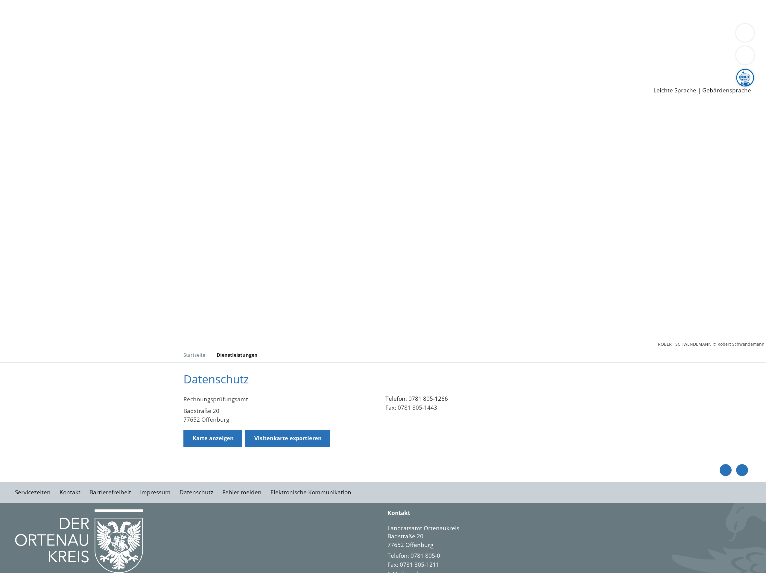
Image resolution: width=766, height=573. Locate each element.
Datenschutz (196, 492)
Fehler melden (242, 492)
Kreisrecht (110, 50)
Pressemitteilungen (42, 81)
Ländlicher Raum (240, 35)
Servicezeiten (33, 492)
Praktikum (172, 66)
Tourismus (313, 35)
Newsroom (14, 73)
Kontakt (70, 492)
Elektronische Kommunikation (310, 492)
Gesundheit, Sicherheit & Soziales (110, 35)
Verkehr (120, 11)
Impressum (155, 492)
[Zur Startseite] (63, 154)
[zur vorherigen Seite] (726, 470)
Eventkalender (81, 66)
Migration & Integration (185, 11)
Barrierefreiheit (110, 492)
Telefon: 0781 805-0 (413, 556)
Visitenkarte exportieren (288, 438)
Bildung (166, 35)
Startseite (194, 355)
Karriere (11, 58)
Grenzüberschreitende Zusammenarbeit (549, 35)
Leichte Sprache (674, 90)
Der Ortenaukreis (39, 35)
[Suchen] (745, 55)
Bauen (25, 11)
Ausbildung (117, 66)
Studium (145, 66)
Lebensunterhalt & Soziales (72, 11)
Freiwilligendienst (211, 66)
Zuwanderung (197, 35)
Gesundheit (322, 11)
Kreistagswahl (143, 50)
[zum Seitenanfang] (742, 470)
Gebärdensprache (726, 90)
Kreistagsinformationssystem (55, 50)
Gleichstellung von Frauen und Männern (438, 35)
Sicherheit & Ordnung (247, 11)
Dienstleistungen (22, 4)
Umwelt (350, 11)
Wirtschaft (291, 11)
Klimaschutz (281, 35)
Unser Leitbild (255, 66)
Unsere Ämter (19, 19)
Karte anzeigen (213, 438)
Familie (142, 11)
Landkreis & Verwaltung (32, 27)
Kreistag (11, 43)
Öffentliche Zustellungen (103, 81)
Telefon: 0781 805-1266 (416, 399)
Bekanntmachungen (356, 35)
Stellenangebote (38, 66)
